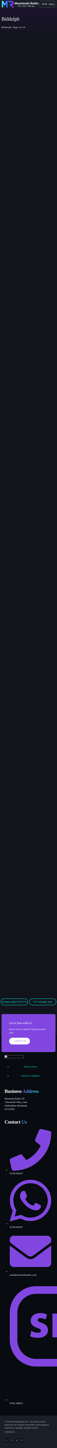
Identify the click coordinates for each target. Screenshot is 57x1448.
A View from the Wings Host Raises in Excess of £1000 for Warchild (27, 528)
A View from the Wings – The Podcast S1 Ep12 (27, 201)
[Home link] (19, 4)
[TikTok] (11, 1440)
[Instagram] (17, 1440)
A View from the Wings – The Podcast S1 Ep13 (27, 95)
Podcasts (10, 88)
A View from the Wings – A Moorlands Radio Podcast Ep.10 (27, 852)
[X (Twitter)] (6, 1440)
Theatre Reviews (14, 303)
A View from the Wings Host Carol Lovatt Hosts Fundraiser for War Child (27, 958)
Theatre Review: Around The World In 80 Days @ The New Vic (27, 310)
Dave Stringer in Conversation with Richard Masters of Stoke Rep (25, 637)
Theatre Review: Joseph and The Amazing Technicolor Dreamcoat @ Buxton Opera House (26, 745)
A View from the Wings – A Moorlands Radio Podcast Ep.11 (27, 419)
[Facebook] (22, 1440)
